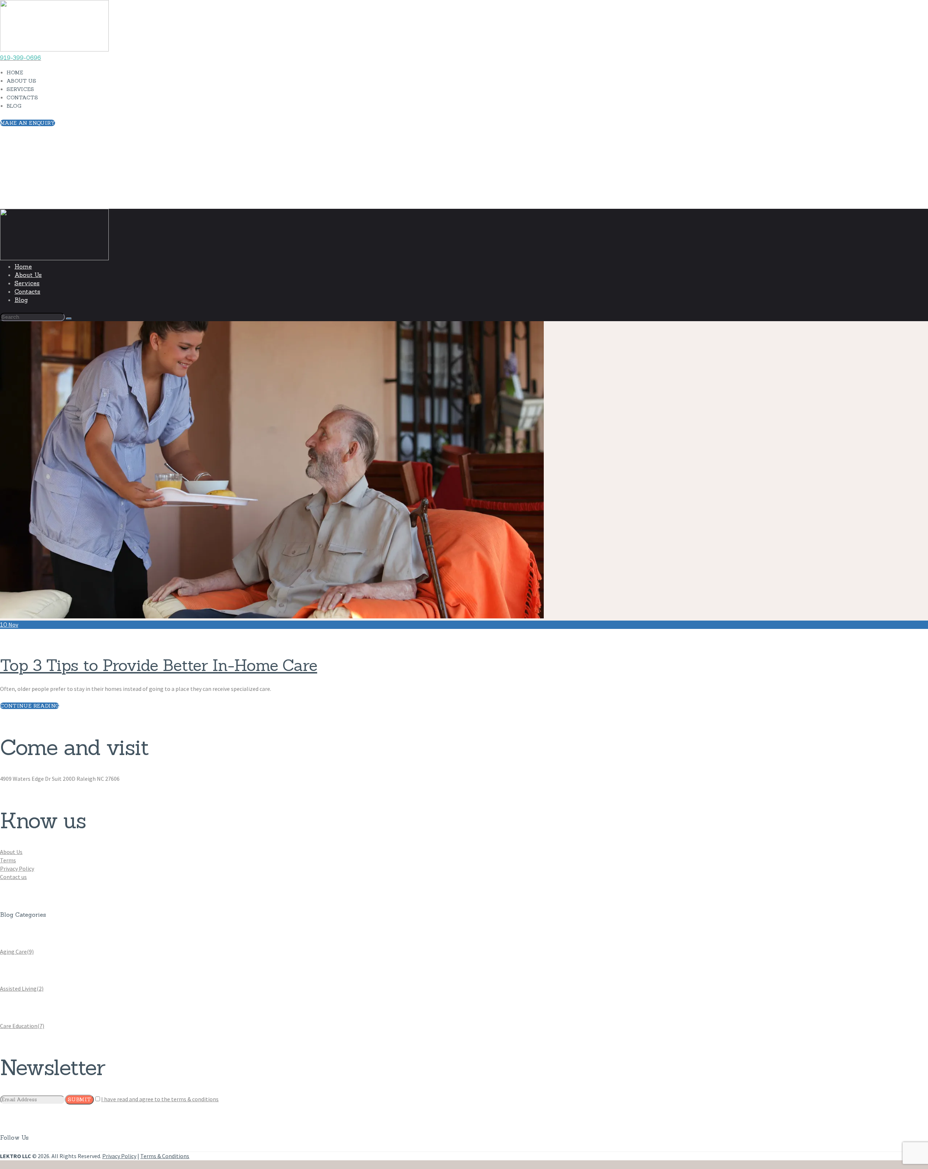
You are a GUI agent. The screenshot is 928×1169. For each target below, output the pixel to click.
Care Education (22, 1025)
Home (7, 204)
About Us (11, 851)
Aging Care (17, 951)
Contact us (13, 876)
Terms (8, 860)
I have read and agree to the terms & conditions (160, 1099)
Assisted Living (22, 988)
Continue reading (29, 705)
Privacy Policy (17, 868)
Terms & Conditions (164, 1156)
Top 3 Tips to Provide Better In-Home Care (158, 665)
